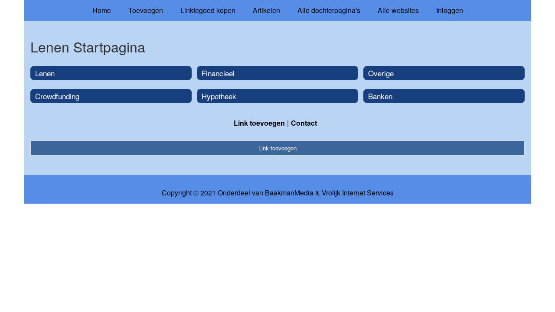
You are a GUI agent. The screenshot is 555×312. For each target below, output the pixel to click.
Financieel (218, 73)
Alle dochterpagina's (328, 10)
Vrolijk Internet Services (358, 192)
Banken (380, 96)
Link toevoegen (259, 123)
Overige (381, 73)
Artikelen (266, 10)
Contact (304, 123)
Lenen (45, 73)
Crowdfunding (57, 96)
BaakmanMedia (289, 192)
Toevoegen (145, 10)
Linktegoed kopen (207, 10)
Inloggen (449, 10)
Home (101, 10)
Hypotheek (219, 96)
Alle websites (398, 10)
